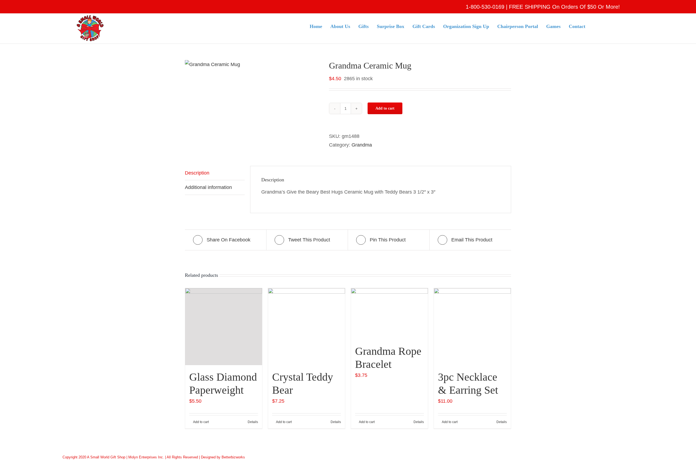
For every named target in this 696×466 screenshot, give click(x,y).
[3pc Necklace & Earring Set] (472, 326)
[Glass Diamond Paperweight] (223, 326)
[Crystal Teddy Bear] (306, 326)
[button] (610, 26)
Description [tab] (197, 173)
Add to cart (384, 108)
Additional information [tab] (208, 187)
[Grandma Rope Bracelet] (389, 313)
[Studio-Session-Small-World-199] (253, 64)
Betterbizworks (233, 457)
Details (253, 422)
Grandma (362, 145)
